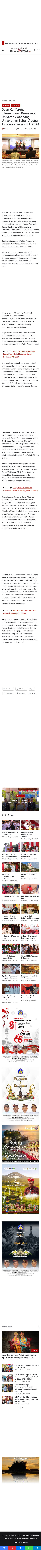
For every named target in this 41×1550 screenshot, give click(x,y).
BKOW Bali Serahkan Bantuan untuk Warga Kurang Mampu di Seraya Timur (26, 1399)
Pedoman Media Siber (29, 1539)
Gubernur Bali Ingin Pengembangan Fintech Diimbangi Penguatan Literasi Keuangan (20, 801)
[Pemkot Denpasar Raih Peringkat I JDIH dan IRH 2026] (7, 1368)
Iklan (11, 1539)
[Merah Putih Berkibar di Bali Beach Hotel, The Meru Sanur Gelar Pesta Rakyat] (30, 867)
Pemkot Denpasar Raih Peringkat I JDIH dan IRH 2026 (22, 43)
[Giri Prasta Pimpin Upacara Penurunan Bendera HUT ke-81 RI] (11, 847)
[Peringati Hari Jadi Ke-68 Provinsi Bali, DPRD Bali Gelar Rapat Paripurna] (30, 969)
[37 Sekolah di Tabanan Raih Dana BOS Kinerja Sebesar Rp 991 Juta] (11, 929)
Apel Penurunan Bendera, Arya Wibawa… (27, 834)
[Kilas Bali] (20, 49)
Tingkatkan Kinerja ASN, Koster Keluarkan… (9, 998)
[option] (20, 799)
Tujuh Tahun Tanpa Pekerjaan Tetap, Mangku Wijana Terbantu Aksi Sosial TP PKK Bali (27, 1377)
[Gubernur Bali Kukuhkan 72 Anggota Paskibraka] (30, 909)
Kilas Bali (7, 129)
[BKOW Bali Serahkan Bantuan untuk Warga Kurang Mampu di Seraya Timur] (7, 1400)
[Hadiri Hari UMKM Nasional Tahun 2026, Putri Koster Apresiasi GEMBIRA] (30, 989)
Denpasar (11, 100)
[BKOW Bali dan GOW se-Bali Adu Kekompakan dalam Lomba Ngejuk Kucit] (30, 889)
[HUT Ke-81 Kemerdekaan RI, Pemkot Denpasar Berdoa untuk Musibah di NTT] (11, 867)
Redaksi (6, 1539)
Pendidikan (15, 105)
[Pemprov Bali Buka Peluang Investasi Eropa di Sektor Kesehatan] (11, 909)
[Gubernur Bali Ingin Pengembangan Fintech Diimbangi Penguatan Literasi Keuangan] (7, 1388)
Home (5, 100)
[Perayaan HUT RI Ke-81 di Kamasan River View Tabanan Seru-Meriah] (11, 889)
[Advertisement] (20, 20)
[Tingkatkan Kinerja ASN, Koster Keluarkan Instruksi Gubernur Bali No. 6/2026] (11, 989)
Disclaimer (18, 1539)
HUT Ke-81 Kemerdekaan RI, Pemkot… (8, 876)
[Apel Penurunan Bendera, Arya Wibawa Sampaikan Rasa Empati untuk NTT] (30, 825)
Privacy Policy (17, 1542)
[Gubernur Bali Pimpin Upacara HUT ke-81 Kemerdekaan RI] (30, 847)
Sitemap (25, 1542)
